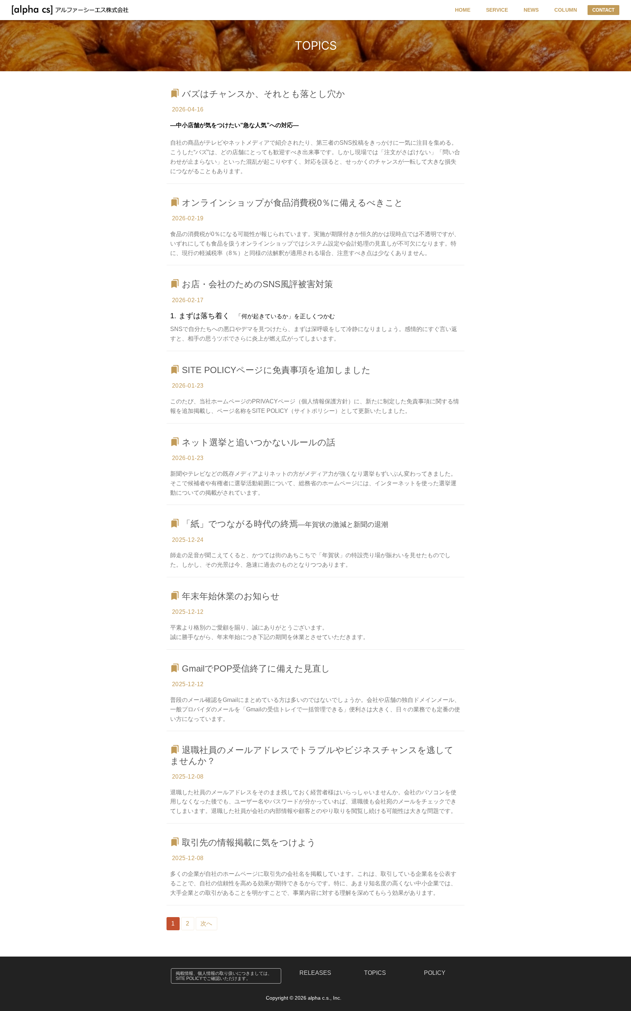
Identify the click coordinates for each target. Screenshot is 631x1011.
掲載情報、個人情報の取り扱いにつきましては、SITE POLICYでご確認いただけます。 (224, 976)
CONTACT (603, 10)
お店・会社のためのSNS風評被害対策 (257, 284)
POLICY (434, 973)
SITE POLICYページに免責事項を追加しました (276, 370)
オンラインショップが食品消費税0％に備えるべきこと (292, 203)
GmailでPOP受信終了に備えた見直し (256, 668)
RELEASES (315, 973)
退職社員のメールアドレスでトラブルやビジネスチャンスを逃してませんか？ (312, 755)
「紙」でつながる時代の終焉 (285, 524)
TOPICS (375, 973)
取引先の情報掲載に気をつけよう (249, 842)
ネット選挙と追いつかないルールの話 (258, 442)
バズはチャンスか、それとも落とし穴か (263, 94)
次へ (206, 923)
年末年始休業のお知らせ (231, 596)
